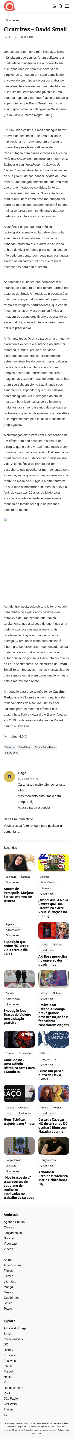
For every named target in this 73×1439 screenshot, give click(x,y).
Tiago (22, 773)
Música (8, 1292)
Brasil (7, 1333)
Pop (6, 1382)
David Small (25, 747)
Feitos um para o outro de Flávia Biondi (51, 1075)
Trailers (9, 1409)
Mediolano (36, 1433)
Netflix (8, 1377)
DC (6, 1344)
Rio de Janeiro (13, 1387)
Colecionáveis (13, 1339)
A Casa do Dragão (16, 1328)
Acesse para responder (34, 807)
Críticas (9, 1227)
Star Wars (10, 1404)
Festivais (10, 1360)
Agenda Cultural (14, 1222)
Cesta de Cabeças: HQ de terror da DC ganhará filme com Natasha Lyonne (52, 1125)
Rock (7, 1393)
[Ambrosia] (9, 6)
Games (8, 1276)
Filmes (8, 1270)
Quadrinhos (11, 1297)
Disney (8, 1349)
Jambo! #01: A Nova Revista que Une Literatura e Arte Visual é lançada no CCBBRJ (53, 908)
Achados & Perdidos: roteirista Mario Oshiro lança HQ (53, 1178)
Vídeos (8, 1249)
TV (6, 1414)
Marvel (8, 1371)
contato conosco (49, 1430)
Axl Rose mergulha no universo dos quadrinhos (52, 960)
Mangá (8, 1287)
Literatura (10, 1281)
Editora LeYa (11, 752)
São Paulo (11, 1398)
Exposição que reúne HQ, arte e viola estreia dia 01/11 (16, 948)
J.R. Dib (13, 37)
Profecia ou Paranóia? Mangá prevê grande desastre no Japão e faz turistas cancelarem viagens (53, 1015)
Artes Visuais (12, 1265)
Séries (8, 1303)
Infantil (8, 1366)
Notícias (9, 1238)
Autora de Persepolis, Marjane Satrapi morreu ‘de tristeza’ (19, 895)
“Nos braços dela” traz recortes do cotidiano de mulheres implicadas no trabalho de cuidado (19, 1187)
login (37, 825)
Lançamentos (13, 1232)
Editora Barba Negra (45, 747)
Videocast (10, 1243)
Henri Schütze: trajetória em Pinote (19, 1121)
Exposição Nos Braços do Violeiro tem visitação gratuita (17, 1016)
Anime (8, 1260)
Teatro (8, 1308)
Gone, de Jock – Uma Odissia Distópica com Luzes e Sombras (19, 1066)
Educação (10, 1355)
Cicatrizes (10, 747)
